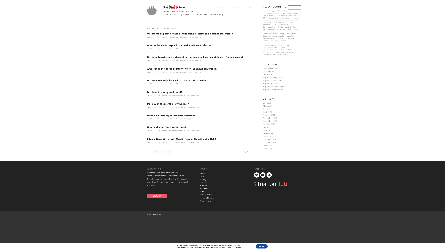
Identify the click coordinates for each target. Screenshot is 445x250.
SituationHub (157, 214)
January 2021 (268, 137)
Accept (261, 246)
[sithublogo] (160, 7)
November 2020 (270, 143)
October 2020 (269, 146)
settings (238, 247)
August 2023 (268, 109)
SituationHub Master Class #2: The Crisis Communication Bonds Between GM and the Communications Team (279, 52)
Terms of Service (207, 198)
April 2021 (267, 130)
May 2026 (267, 106)
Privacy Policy (205, 195)
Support (203, 189)
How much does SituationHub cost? (166, 128)
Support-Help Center (272, 81)
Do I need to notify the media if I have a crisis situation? (177, 81)
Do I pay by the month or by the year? (168, 104)
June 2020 (267, 149)
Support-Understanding (178, 95)
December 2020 (270, 140)
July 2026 (267, 103)
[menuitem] (209, 7)
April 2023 (267, 112)
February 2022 (269, 115)
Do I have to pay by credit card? (164, 92)
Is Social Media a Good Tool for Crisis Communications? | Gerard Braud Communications (276, 48)
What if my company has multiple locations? (171, 116)
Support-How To (270, 84)
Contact (203, 186)
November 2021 (270, 121)
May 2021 (267, 127)
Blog (202, 192)
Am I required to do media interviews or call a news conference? (182, 69)
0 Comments (162, 37)
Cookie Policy (206, 201)
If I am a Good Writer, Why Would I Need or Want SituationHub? (181, 139)
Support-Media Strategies (179, 37)
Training (203, 183)
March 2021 (268, 134)
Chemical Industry (270, 68)
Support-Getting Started (273, 78)
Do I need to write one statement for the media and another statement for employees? (195, 57)
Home (202, 174)
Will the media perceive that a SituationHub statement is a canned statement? (190, 34)
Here (238, 245)
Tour (202, 177)
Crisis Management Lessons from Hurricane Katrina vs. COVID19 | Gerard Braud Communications (278, 25)
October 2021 (269, 124)
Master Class (268, 74)
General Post (268, 71)
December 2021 (270, 118)
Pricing (203, 180)
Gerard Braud (196, 37)
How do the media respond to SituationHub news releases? (179, 46)
